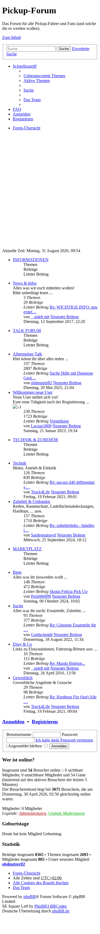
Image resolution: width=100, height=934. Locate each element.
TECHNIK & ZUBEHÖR (35, 439)
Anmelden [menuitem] (21, 114)
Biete (17, 572)
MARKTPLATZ (27, 549)
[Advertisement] (50, 194)
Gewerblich (23, 677)
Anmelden (13, 721)
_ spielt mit (40, 316)
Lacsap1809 (41, 426)
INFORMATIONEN (31, 259)
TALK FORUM (27, 330)
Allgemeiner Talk (27, 354)
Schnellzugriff (25, 66)
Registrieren (45, 721)
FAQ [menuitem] (17, 109)
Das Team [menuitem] (32, 99)
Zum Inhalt (11, 37)
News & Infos (25, 283)
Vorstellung (59, 421)
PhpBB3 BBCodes (50, 906)
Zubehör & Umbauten (31, 501)
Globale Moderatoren (66, 813)
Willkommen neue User (33, 392)
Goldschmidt (42, 634)
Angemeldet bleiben (25, 746)
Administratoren (32, 813)
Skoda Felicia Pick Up (68, 591)
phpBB (29, 896)
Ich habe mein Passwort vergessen (64, 740)
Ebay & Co (22, 644)
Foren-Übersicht (26, 873)
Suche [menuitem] (28, 90)
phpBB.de (60, 911)
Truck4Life (40, 492)
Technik (19, 463)
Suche (64, 49)
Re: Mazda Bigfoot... (67, 663)
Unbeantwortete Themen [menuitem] (44, 75)
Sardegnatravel (43, 535)
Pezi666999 (41, 596)
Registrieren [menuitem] (23, 119)
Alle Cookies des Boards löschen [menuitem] (41, 882)
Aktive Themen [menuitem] (36, 80)
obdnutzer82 (41, 382)
